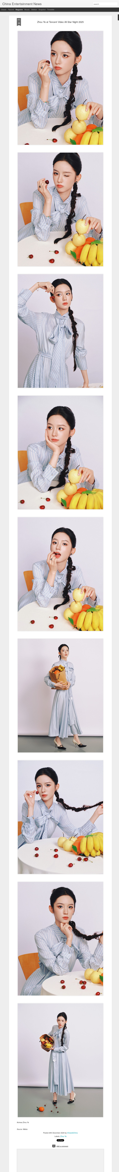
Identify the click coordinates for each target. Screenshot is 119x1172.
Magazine (19, 9)
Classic (3, 9)
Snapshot (42, 9)
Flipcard (11, 9)
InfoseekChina (72, 1133)
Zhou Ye (63, 1136)
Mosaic (27, 9)
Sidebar (34, 9)
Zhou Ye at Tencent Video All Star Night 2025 (60, 22)
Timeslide (50, 9)
